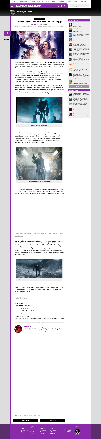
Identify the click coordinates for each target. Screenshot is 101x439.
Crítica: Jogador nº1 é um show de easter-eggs (39, 21)
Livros (75, 1)
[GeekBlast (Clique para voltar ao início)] (28, 5)
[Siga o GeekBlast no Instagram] (61, 6)
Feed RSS (42, 428)
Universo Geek (23, 1)
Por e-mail (43, 430)
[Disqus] (39, 356)
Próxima (52, 420)
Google (39, 415)
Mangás (69, 1)
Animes (47, 1)
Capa (15, 1)
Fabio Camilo (27, 326)
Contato (52, 428)
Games (53, 1)
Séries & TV (40, 1)
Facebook (29, 415)
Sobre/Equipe (53, 430)
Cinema (33, 1)
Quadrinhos (62, 1)
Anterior (26, 420)
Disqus (19, 415)
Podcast (83, 1)
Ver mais (78, 86)
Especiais (23, 432)
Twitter (42, 432)
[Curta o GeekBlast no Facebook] (58, 6)
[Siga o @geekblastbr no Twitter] (64, 6)
